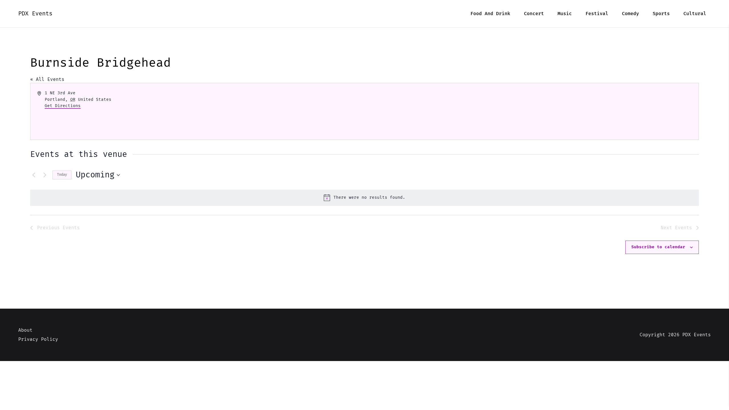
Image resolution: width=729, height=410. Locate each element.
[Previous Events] (33, 175)
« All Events (47, 79)
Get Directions (63, 105)
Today (62, 175)
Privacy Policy (38, 339)
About (25, 330)
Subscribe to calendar (658, 247)
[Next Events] (44, 175)
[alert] (364, 198)
